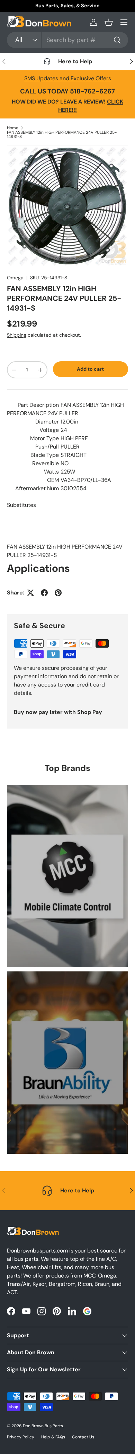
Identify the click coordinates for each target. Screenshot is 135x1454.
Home (12, 128)
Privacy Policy (20, 1437)
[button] (108, 22)
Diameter (47, 421)
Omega (15, 277)
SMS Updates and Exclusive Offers (67, 78)
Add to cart (90, 369)
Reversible (45, 463)
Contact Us (83, 1437)
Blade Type (44, 455)
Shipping (16, 335)
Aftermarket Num (37, 488)
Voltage (49, 430)
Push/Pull (47, 446)
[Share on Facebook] (44, 593)
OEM (53, 480)
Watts (51, 471)
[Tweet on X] (30, 593)
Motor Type (44, 438)
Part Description (38, 405)
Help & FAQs (53, 1437)
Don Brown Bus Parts (43, 1426)
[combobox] (67, 40)
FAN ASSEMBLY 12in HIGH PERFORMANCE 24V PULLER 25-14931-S (62, 134)
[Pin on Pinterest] (58, 593)
